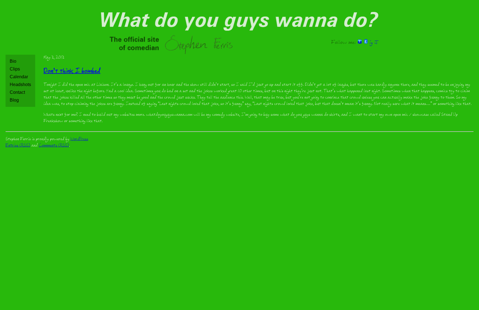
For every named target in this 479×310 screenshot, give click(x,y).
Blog (14, 100)
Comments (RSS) (54, 146)
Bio (13, 61)
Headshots (20, 84)
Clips (15, 69)
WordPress (79, 139)
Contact (17, 92)
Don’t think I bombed (72, 71)
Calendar (19, 76)
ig (371, 43)
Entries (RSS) (18, 146)
